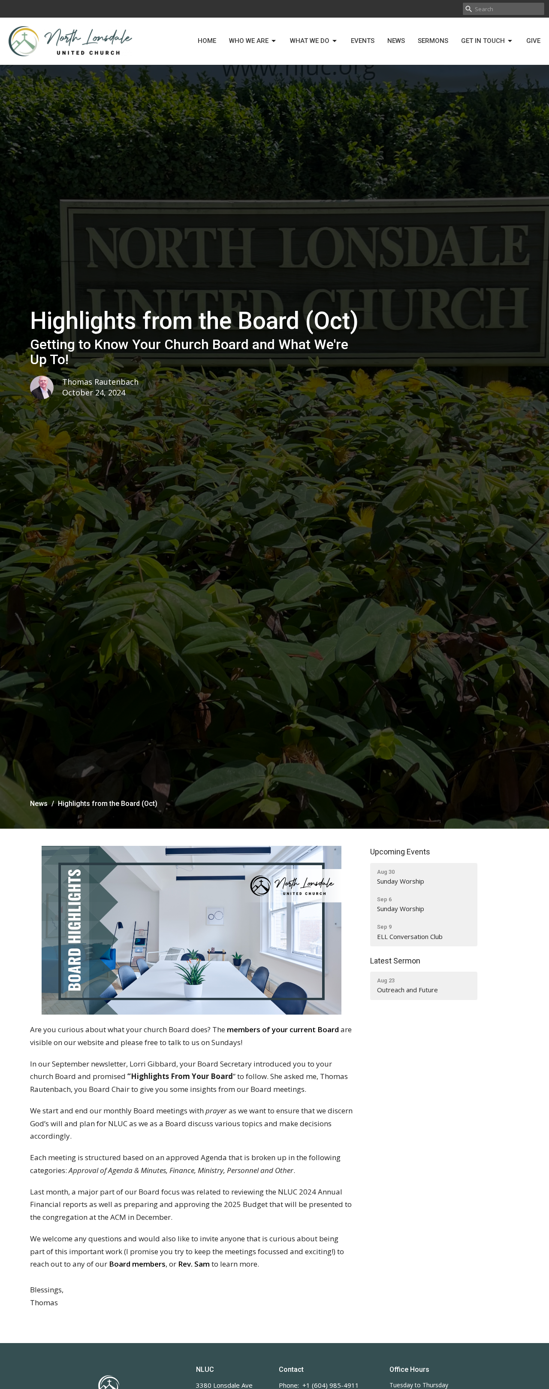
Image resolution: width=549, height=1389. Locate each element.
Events (362, 41)
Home (207, 41)
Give (533, 41)
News (396, 41)
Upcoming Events (400, 851)
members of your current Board (283, 1029)
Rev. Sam (194, 1264)
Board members (137, 1264)
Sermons (433, 41)
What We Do (309, 41)
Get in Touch (483, 41)
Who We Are (248, 41)
